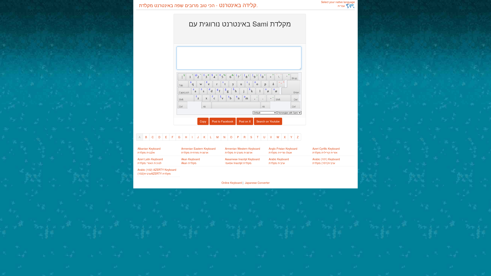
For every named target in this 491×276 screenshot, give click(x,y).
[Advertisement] (151, 71)
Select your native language (338, 4)
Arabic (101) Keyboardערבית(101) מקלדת (326, 161)
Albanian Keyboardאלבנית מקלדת (149, 150)
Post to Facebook (222, 121)
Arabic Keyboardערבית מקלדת (279, 161)
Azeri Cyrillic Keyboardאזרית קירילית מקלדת (326, 150)
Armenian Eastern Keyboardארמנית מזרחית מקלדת (198, 150)
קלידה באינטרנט (198, 5)
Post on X (245, 121)
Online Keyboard (232, 183)
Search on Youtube (268, 121)
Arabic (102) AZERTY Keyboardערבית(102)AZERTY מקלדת (157, 171)
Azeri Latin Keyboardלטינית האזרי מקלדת (150, 161)
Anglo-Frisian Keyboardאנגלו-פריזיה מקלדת (283, 150)
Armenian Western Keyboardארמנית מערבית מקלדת (242, 150)
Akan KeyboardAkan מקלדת (190, 161)
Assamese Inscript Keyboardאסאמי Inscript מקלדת (242, 161)
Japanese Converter (257, 183)
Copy (203, 121)
